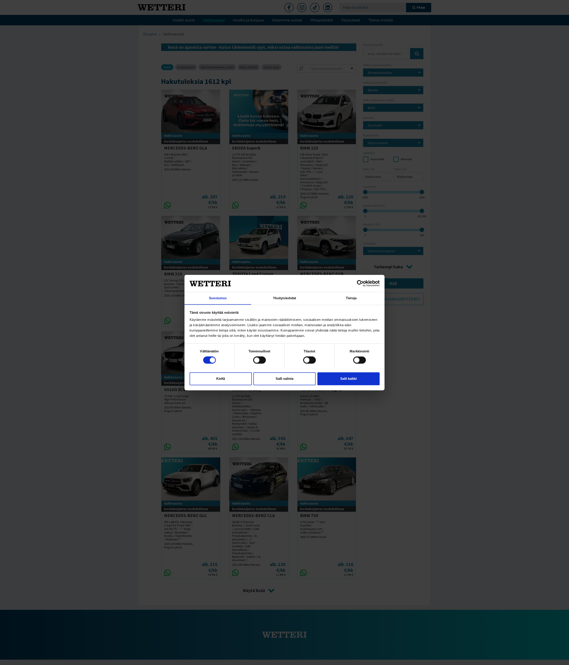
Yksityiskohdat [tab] (284, 298)
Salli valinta (284, 378)
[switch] (259, 360)
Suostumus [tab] (218, 298)
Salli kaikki (348, 378)
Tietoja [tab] (351, 298)
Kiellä (220, 378)
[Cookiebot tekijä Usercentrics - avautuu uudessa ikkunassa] (360, 283)
